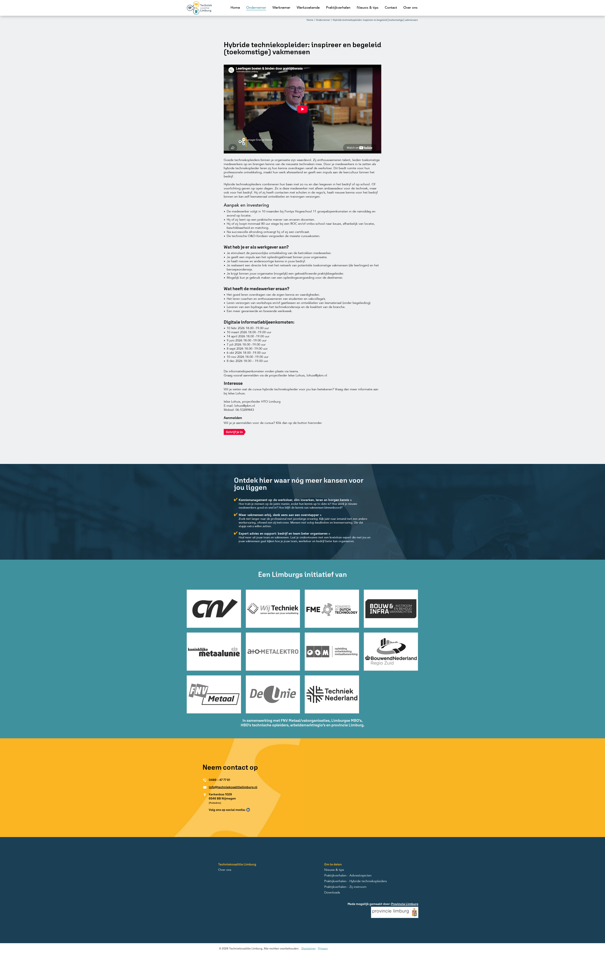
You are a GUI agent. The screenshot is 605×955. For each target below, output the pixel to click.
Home (235, 7)
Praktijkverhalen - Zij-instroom (345, 887)
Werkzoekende (308, 7)
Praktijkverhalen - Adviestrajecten (348, 875)
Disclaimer (308, 948)
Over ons (410, 7)
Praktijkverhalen (338, 7)
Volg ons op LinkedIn (248, 810)
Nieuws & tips (367, 7)
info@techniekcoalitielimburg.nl (233, 787)
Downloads (332, 892)
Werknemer (281, 7)
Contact (391, 7)
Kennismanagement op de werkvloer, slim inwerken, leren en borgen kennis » (295, 500)
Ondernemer (256, 7)
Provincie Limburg (404, 904)
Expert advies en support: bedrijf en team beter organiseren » (284, 533)
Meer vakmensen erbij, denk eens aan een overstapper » (280, 515)
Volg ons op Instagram (253, 810)
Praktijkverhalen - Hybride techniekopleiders (355, 881)
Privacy (323, 948)
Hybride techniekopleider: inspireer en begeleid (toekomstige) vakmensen (375, 19)
